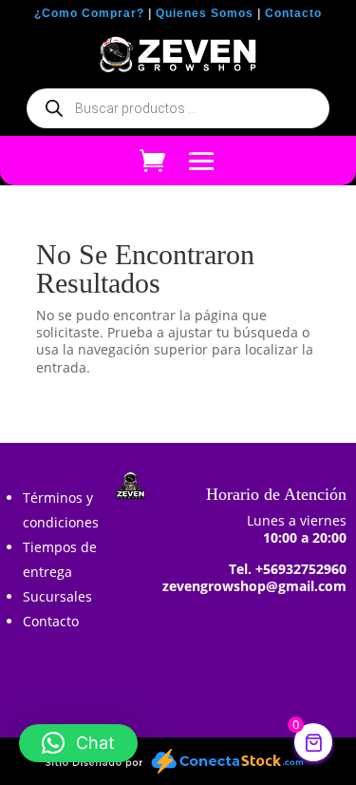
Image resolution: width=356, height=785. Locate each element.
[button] (78, 743)
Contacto (293, 13)
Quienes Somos (204, 13)
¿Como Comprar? (89, 13)
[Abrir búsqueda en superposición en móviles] (178, 108)
